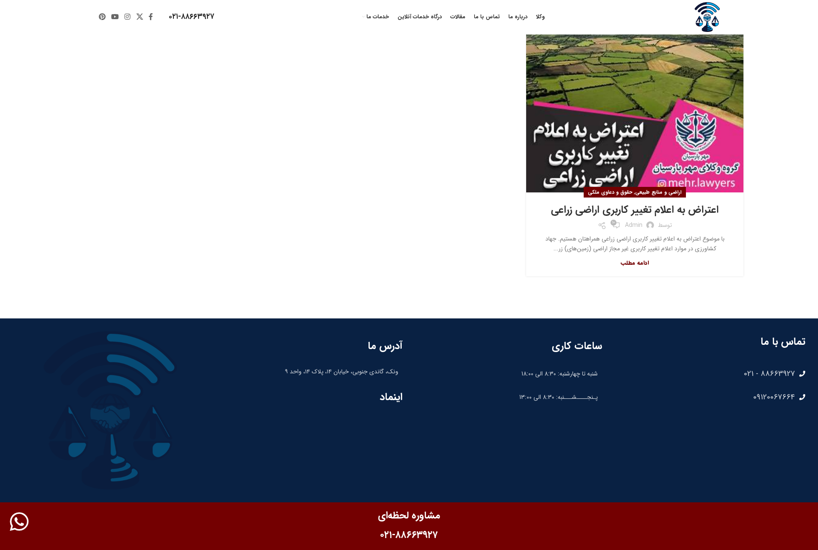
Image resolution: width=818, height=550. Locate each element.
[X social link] (139, 17)
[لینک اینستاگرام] (127, 17)
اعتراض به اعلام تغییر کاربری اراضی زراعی (635, 210)
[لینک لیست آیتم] (708, 373)
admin (633, 225)
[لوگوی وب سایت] (707, 16)
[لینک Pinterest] (102, 17)
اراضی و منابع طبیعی (658, 192)
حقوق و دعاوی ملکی (610, 192)
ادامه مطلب (635, 262)
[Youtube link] (114, 17)
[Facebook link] (151, 17)
